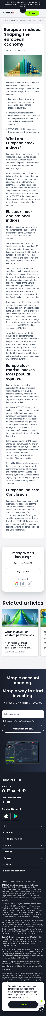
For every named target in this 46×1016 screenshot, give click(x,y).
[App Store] (6, 820)
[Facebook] (3, 791)
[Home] (3, 21)
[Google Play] (16, 820)
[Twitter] (3, 802)
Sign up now (23, 571)
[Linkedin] (8, 791)
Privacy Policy (31, 721)
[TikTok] (18, 791)
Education (11, 20)
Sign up (32, 13)
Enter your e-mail (11, 714)
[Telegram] (24, 791)
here (31, 994)
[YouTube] (13, 791)
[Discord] (8, 802)
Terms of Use (20, 721)
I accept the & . (21, 721)
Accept (23, 1004)
